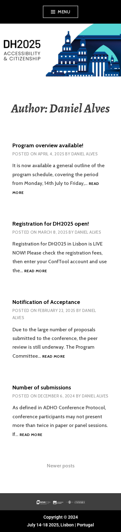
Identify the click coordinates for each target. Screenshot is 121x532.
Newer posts (60, 466)
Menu (64, 12)
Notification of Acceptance (46, 302)
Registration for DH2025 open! (50, 223)
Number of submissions (41, 387)
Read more (35, 270)
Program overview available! (47, 145)
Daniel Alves (84, 153)
